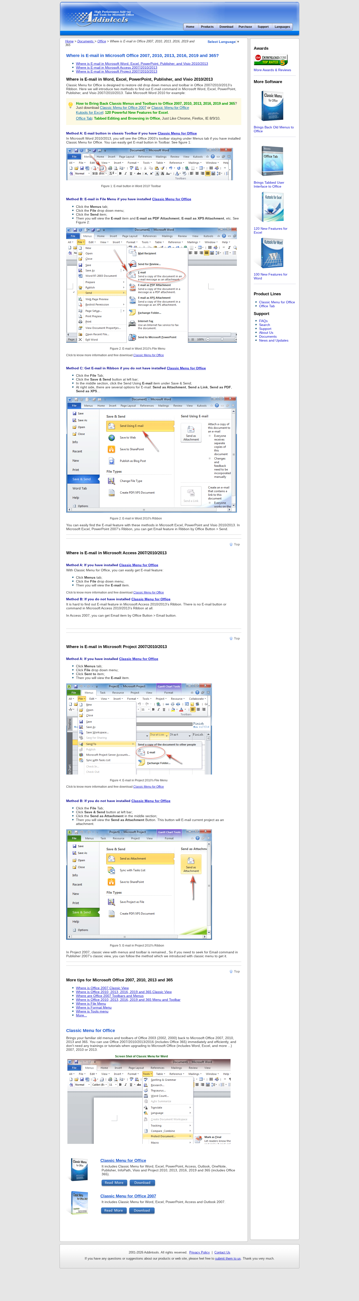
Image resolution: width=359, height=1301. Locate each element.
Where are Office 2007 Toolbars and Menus (110, 996)
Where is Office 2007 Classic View (102, 988)
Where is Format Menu (94, 1007)
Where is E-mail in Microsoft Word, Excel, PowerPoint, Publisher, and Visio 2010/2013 (142, 64)
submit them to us (228, 1258)
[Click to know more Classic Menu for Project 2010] (139, 773)
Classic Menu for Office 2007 (123, 107)
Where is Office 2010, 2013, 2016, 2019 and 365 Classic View (124, 992)
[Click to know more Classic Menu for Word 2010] (149, 179)
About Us (266, 333)
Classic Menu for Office (170, 107)
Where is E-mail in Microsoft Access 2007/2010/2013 (116, 67)
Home (190, 27)
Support (265, 329)
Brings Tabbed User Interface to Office (269, 184)
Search (264, 325)
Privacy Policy (199, 1252)
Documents (86, 41)
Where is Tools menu (92, 1011)
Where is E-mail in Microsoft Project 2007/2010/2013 (116, 71)
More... (81, 1015)
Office (101, 41)
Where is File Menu (91, 1003)
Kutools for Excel (89, 112)
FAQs (263, 321)
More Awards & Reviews (272, 70)
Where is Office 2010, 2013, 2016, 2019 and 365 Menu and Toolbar (128, 1000)
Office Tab (84, 118)
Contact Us (222, 1252)
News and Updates (273, 340)
